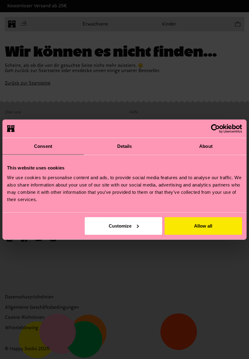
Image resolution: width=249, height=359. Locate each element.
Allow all (203, 225)
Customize (120, 225)
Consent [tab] (43, 146)
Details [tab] (124, 146)
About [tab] (206, 146)
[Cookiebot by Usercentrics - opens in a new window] (215, 128)
